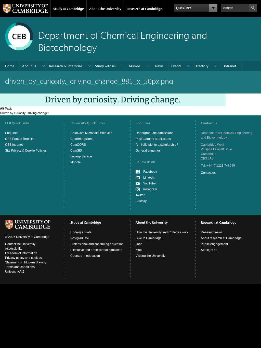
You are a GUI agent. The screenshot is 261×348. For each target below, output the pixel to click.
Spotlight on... (210, 250)
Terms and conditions (20, 267)
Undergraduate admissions (154, 133)
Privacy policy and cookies (23, 258)
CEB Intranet (14, 144)
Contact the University (20, 244)
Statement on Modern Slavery (25, 262)
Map (139, 250)
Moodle (75, 162)
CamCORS (78, 144)
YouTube (149, 183)
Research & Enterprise (65, 66)
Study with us (105, 66)
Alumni (134, 66)
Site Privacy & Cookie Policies (26, 150)
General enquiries (148, 150)
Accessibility (13, 248)
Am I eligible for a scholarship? (157, 144)
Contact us (208, 173)
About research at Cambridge (221, 238)
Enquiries (11, 133)
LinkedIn (149, 177)
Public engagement (214, 244)
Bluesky (141, 201)
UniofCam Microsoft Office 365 (91, 133)
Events (176, 66)
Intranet (230, 66)
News (159, 66)
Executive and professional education (96, 250)
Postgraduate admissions (153, 139)
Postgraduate (79, 238)
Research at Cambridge (144, 8)
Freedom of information (21, 253)
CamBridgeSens (81, 139)
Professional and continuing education (97, 244)
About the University (105, 8)
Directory (201, 66)
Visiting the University (150, 256)
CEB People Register (20, 139)
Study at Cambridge (68, 8)
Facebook (150, 171)
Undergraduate (81, 232)
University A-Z (14, 271)
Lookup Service (81, 156)
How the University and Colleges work (162, 232)
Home (9, 66)
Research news (212, 232)
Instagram (150, 189)
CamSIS (76, 150)
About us (29, 66)
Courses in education (85, 256)
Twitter (140, 195)
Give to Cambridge (149, 238)
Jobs (139, 244)
